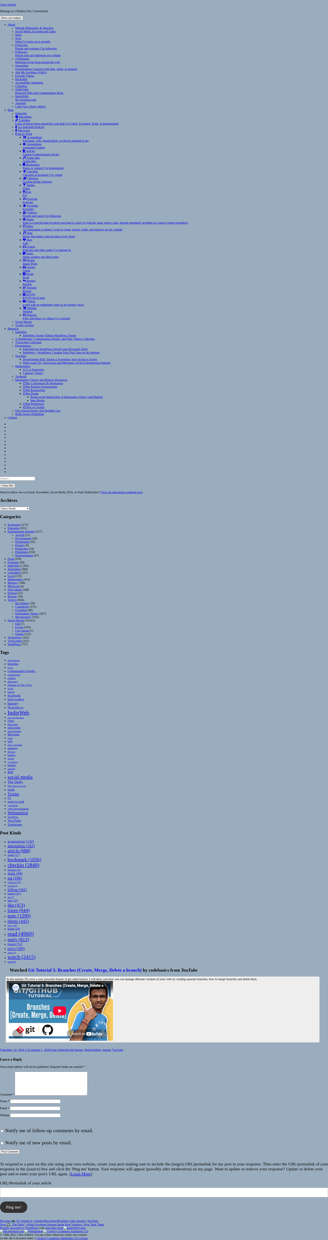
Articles (41, 152)
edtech (11, 692)
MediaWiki (25, 98)
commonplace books (21, 671)
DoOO (10, 689)
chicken (14, 870)
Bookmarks (43, 166)
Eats (27, 193)
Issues (105, 221)
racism (11, 765)
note (19, 915)
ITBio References (33, 403)
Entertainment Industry (21, 531)
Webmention (18, 812)
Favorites (30, 207)
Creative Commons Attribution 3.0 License (62, 1238)
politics (11, 755)
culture (12, 678)
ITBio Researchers (34, 390)
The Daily (15, 782)
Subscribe (21, 113)
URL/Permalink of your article (25, 1183)
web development (18, 808)
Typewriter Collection (28, 342)
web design (13, 805)
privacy (11, 759)
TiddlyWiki (39, 91)
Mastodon (13, 724)
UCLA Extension (33, 369)
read (21, 934)
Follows (42, 214)
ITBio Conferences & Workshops (43, 383)
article (19, 850)
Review (12, 596)
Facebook (14, 695)
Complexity (22, 606)
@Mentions (37, 60)
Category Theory (33, 373)
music (10, 738)
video (12, 953)
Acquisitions (56, 139)
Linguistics (14, 572)
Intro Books (37, 400)
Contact (12, 417)
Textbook (21, 376)
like (16, 905)
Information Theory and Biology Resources (41, 380)
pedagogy (13, 748)
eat (15, 878)
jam (13, 900)
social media (20, 777)
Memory (13, 582)
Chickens (37, 180)
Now (33, 40)
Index (18, 34)
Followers (38, 53)
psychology (13, 762)
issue (14, 893)
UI (9, 798)
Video (3, 1050)
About (11, 24)
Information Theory (27, 613)
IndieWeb (21, 332)
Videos (53, 303)
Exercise (30, 200)
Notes (41, 255)
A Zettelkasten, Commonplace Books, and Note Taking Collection (55, 339)
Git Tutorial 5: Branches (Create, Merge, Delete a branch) (85, 970)
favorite (13, 886)
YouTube (14, 821)
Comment (7, 1094)
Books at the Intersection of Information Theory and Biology (66, 397)
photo (18, 921)
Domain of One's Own (20, 685)
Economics (14, 524)
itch (11, 897)
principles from (54, 1228)
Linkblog (66, 122)
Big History (22, 603)
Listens (47, 248)
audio (14, 855)
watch (21, 957)
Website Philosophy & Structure (34, 28)
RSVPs (34, 296)
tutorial (106, 1050)
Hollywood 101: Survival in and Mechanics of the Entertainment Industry (67, 362)
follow (17, 889)
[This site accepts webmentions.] (34, 1231)
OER (10, 741)
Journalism (14, 569)
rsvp (16, 948)
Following (36, 46)
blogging (13, 664)
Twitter (13, 794)
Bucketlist (21, 79)
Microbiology (23, 617)
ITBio (11, 720)
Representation (24, 555)
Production (21, 548)
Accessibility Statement (29, 82)
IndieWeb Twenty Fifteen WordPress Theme (49, 335)
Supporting (46, 67)
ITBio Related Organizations (40, 386)
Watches (46, 316)
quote (14, 928)
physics (11, 751)
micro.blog (14, 727)
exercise (14, 882)
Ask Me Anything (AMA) (31, 72)
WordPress (14, 644)
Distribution (22, 541)
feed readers (16, 699)
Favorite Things (24, 75)
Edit (17, 623)
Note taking (15, 589)
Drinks (29, 187)
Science (12, 599)
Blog (10, 110)
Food (11, 558)
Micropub (13, 734)
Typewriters (15, 640)
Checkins (42, 173)
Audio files (31, 159)
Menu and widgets (11, 18)
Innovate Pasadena (16, 718)
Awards (19, 535)
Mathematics (22, 366)
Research (13, 328)
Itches (72, 228)
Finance (20, 545)
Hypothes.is (16, 707)
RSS (10, 772)
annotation (21, 846)
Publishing (21, 552)
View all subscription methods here (121, 492)
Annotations (34, 146)
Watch (88, 1050)
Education (14, 528)
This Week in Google (17, 786)
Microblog (25, 116)
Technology (15, 637)
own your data (15, 744)
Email (4, 1108)
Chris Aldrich (8, 4)
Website (4, 1115)
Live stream (22, 630)
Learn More (81, 1173)
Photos (30, 262)
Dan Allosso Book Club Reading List (37, 410)
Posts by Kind (23, 134)
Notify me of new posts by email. (38, 1142)
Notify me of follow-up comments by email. (49, 1130)
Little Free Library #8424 (30, 106)
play (12, 925)
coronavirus (14, 674)
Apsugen (20, 103)
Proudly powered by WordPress (19, 1228)
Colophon (21, 86)
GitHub (96, 1050)
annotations (14, 660)
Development (23, 538)
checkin (23, 865)
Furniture (13, 562)
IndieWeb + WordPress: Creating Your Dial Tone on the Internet (61, 352)
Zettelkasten (15, 824)
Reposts (29, 289)
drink (15, 874)
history (13, 703)
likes (27, 241)
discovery (13, 681)
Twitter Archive (24, 325)
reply (18, 939)
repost (15, 944)
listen (19, 910)
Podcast (12, 593)
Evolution (21, 610)
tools (11, 789)
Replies (29, 282)
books (10, 668)
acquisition (21, 841)
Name (4, 1101)
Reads (28, 275)
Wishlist (29, 310)
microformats (14, 731)
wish (12, 961)
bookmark (24, 859)
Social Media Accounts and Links (35, 31)
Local (11, 576)
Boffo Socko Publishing (29, 414)
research (11, 769)
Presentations (23, 345)
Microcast (23, 130)
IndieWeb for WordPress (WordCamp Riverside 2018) (55, 349)
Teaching (20, 356)
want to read (16, 801)
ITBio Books (31, 393)
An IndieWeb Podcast (30, 127)
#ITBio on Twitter (34, 407)
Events (19, 627)
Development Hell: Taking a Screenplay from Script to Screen (60, 359)
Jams (49, 234)
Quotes (29, 269)
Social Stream (23, 321)
